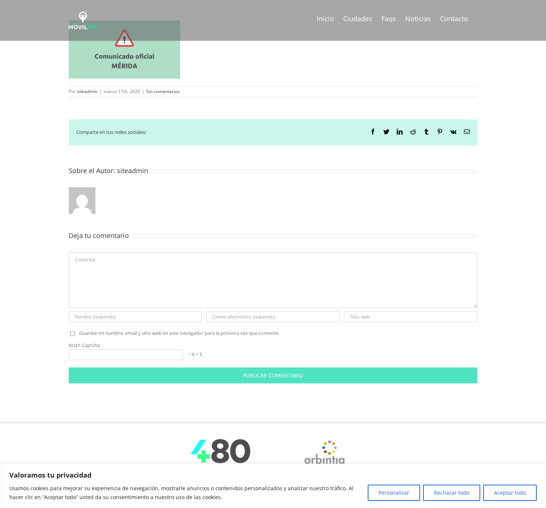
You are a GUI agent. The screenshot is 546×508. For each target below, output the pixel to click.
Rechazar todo (451, 492)
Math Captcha (84, 345)
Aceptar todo (510, 492)
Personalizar (393, 492)
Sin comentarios (163, 91)
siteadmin (87, 91)
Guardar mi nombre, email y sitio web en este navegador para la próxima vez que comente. (179, 333)
